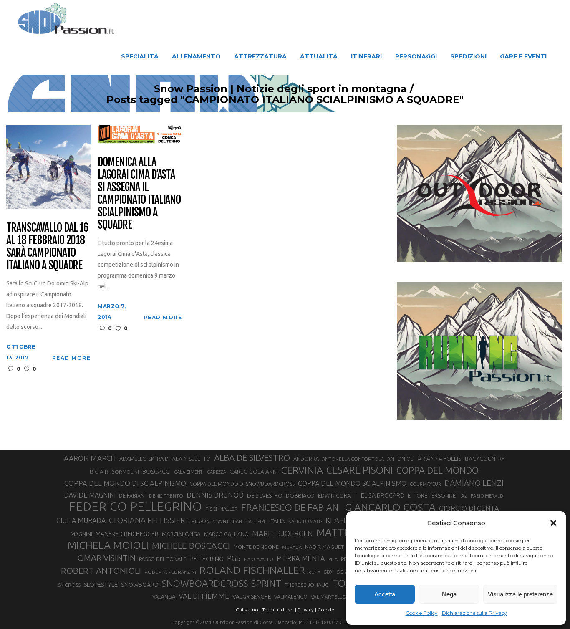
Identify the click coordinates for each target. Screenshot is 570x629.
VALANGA (163, 596)
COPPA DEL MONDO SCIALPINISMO (352, 483)
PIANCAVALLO (258, 559)
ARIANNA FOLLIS (440, 458)
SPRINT (266, 583)
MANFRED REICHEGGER (127, 533)
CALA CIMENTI (189, 472)
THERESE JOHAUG (307, 585)
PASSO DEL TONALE (162, 559)
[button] (553, 523)
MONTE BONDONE (256, 547)
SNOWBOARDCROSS (205, 583)
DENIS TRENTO (166, 495)
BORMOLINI (125, 472)
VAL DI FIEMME (204, 596)
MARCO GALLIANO (226, 534)
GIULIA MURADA (81, 520)
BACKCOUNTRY (484, 458)
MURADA (292, 547)
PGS (233, 558)
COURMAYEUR (425, 484)
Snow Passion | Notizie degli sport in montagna (280, 89)
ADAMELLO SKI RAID (144, 459)
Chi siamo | (248, 609)
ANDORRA (306, 459)
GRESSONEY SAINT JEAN (215, 521)
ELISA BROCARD (382, 495)
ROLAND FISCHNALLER (252, 570)
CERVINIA (302, 470)
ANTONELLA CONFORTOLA (353, 459)
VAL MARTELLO (328, 596)
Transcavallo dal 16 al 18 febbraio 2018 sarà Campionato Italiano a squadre (47, 247)
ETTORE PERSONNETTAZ (437, 495)
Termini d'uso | (279, 609)
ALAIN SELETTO (191, 458)
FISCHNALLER (221, 509)
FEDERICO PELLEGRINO (135, 506)
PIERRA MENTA (301, 558)
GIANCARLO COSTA (390, 507)
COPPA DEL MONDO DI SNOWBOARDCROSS (242, 484)
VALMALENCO (291, 596)
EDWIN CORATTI (338, 496)
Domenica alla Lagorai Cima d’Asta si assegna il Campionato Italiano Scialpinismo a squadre (139, 193)
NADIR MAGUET (324, 547)
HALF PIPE (255, 521)
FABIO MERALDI (487, 495)
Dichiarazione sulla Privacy (474, 613)
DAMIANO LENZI (474, 483)
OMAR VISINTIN (106, 558)
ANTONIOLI (400, 459)
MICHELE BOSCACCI (191, 546)
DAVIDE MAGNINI (90, 495)
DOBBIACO (300, 496)
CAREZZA (216, 472)
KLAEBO (339, 520)
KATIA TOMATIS (305, 521)
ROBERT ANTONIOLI (101, 571)
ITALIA (277, 521)
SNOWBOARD (140, 584)
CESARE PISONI (359, 470)
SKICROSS (69, 585)
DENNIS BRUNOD (215, 495)
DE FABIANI (132, 495)
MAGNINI (81, 534)
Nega (449, 594)
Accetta (384, 594)
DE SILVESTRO (264, 495)
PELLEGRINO (206, 558)
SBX (328, 572)
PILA (333, 559)
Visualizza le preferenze (520, 594)
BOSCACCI (156, 471)
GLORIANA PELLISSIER (147, 520)
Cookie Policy (422, 613)
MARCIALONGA (181, 534)
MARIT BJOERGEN (282, 533)
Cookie (326, 609)
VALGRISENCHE (251, 596)
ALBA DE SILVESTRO (252, 457)
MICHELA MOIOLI (108, 545)
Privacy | (307, 609)
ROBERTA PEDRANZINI (170, 572)
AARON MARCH (90, 458)
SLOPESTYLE (101, 584)
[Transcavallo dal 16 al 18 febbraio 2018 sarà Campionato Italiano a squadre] (48, 166)
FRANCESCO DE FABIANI (291, 507)
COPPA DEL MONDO (437, 470)
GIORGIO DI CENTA (469, 508)
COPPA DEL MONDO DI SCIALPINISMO (125, 483)
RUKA (314, 572)
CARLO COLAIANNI (254, 471)
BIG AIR (99, 471)
